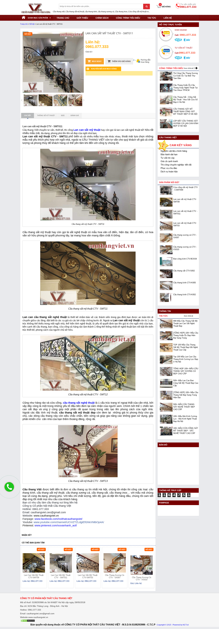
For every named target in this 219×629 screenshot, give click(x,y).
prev (25, 568)
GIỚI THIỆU (82, 18)
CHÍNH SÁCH (101, 18)
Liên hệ (168, 18)
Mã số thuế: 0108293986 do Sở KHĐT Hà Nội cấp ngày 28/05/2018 (52, 602)
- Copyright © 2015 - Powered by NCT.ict (172, 625)
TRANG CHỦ (63, 18)
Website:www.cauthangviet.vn (34, 617)
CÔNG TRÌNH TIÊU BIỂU (128, 18)
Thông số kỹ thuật (46, 115)
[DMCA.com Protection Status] (27, 621)
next (150, 568)
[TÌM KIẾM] (146, 6)
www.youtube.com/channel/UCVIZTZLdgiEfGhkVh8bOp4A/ (69, 522)
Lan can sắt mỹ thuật (86, 129)
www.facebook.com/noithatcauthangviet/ (58, 518)
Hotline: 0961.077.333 (30, 610)
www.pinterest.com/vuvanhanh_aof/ (56, 525)
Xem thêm (188, 68)
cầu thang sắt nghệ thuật (79, 402)
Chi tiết (27, 115)
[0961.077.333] (8, 489)
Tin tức (151, 18)
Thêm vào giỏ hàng (121, 61)
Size (63, 115)
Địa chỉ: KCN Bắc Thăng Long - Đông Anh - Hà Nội (44, 606)
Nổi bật (31, 24)
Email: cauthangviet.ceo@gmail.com (37, 613)
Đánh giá (75, 115)
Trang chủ (24, 24)
